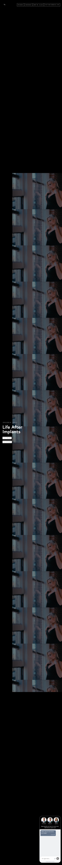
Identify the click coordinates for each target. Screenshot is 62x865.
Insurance (28, 4)
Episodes (20, 4)
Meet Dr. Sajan (38, 4)
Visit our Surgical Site (52, 4)
